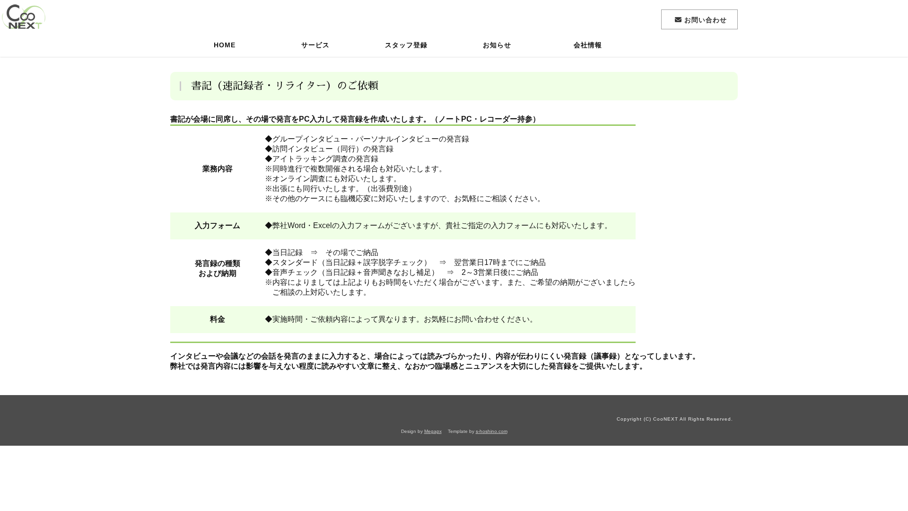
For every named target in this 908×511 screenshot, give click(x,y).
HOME (225, 45)
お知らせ (497, 45)
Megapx (433, 431)
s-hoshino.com (491, 431)
